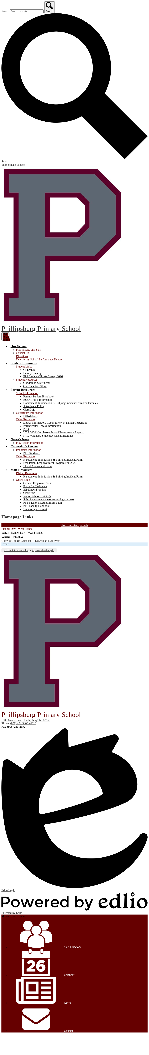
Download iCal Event (47, 540)
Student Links (24, 366)
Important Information (28, 449)
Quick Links (23, 479)
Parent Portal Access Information (42, 425)
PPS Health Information (29, 442)
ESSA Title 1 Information (38, 399)
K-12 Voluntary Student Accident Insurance (48, 435)
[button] (18, 346)
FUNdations (30, 416)
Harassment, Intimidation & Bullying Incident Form (52, 459)
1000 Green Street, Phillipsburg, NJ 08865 (25, 720)
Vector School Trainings (37, 496)
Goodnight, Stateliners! (36, 382)
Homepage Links (17, 517)
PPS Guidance (31, 453)
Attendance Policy (33, 406)
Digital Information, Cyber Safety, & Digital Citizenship (55, 422)
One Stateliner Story (35, 386)
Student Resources (26, 379)
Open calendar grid (43, 550)
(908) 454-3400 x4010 (23, 723)
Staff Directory (72, 946)
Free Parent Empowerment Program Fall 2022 (49, 462)
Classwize (29, 492)
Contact (68, 1030)
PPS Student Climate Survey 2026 (43, 376)
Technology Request (35, 509)
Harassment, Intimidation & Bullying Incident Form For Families (60, 403)
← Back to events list (16, 550)
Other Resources (25, 419)
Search (5, 11)
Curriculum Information (29, 412)
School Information (27, 393)
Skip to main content (13, 164)
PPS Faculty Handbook (36, 505)
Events (5, 544)
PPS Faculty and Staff (28, 349)
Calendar (68, 974)
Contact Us (22, 352)
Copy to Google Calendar (16, 540)
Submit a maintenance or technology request (48, 499)
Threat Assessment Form (37, 466)
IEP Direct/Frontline (34, 489)
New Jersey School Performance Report (39, 359)
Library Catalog (32, 373)
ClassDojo (29, 409)
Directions (22, 356)
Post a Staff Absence (35, 486)
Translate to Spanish (74, 525)
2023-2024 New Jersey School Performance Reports (53, 432)
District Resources (26, 473)
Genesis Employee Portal (37, 483)
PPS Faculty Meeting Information (42, 502)
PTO (26, 429)
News (67, 1002)
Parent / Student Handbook (38, 396)
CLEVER (29, 369)
